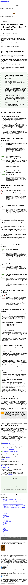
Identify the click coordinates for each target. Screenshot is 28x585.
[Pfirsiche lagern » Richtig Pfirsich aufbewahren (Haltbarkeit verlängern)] (5, 467)
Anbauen (5, 513)
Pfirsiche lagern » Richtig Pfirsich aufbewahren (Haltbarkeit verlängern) (11, 470)
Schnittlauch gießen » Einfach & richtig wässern (13, 504)
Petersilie (5, 523)
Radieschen (5, 526)
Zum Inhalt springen (5, 1)
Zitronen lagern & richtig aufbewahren (9, 461)
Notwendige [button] (3, 566)
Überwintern (5, 532)
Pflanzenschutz (6, 524)
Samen (4, 529)
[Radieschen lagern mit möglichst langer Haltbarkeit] (5, 443)
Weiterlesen (11, 449)
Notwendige (4, 567)
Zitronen (5, 534)
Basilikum (5, 514)
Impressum (9, 537)
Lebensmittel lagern (7, 521)
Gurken (4, 517)
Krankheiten (5, 520)
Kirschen (5, 519)
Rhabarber (5, 527)
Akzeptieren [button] (19, 543)
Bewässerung (6, 516)
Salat (4, 528)
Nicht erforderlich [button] (4, 575)
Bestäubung (5, 515)
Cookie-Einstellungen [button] (10, 543)
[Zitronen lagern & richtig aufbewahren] (5, 459)
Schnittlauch (5, 530)
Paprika (4, 522)
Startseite (17, 5)
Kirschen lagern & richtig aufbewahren (10, 453)
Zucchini (5, 535)
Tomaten (5, 531)
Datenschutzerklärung (16, 537)
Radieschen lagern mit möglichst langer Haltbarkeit (12, 444)
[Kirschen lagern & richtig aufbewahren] (10, 451)
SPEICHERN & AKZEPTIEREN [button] (8, 583)
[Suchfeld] (16, 494)
